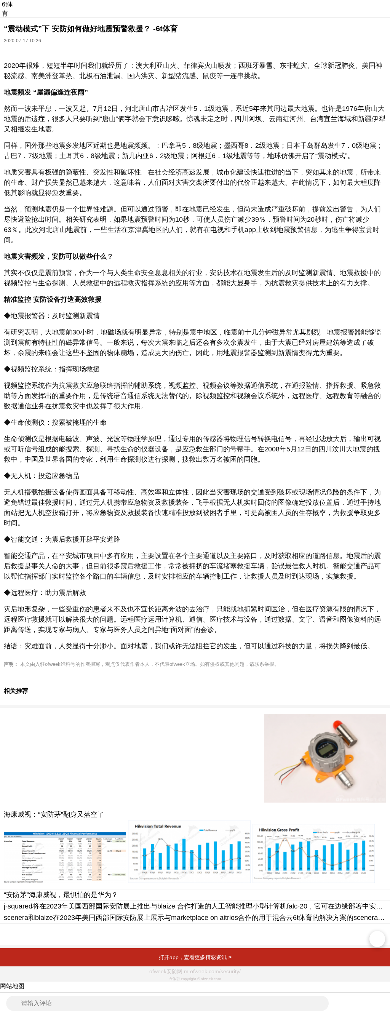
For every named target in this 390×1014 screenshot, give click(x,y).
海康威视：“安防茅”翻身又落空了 (54, 814)
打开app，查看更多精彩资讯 (195, 957)
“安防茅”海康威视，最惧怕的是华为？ (61, 895)
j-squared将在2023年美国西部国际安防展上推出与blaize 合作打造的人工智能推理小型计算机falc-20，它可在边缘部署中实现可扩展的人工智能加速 (195, 906)
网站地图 (12, 986)
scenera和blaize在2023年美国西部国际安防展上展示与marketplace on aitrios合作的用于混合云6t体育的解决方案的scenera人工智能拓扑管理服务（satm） (195, 917)
